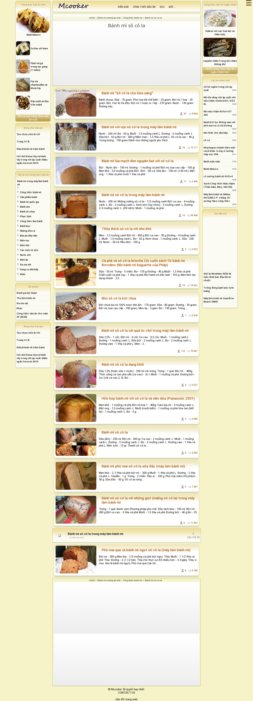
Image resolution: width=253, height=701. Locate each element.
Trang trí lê (23, 141)
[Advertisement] (126, 57)
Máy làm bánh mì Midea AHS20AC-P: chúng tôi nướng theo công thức (217, 197)
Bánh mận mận (212, 161)
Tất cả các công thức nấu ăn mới (33, 118)
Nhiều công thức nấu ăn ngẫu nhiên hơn (220, 70)
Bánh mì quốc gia (29, 202)
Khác (23, 274)
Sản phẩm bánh (28, 197)
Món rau (24, 240)
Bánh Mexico (211, 169)
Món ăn (24, 259)
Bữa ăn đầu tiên (28, 235)
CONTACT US (126, 692)
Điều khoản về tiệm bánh (30, 149)
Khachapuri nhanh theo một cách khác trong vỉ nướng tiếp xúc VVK (219, 151)
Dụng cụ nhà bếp (29, 269)
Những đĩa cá (27, 230)
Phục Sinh (25, 216)
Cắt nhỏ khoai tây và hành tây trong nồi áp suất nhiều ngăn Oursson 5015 (31, 159)
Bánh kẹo (25, 226)
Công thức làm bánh (31, 221)
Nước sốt (25, 255)
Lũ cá (207, 140)
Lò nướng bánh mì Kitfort (218, 176)
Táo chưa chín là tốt (28, 134)
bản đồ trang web (126, 699)
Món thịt (24, 245)
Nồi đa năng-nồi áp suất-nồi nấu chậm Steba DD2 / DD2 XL (220, 100)
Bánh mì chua (27, 211)
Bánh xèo (25, 206)
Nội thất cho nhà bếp (216, 132)
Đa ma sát (25, 264)
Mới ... (172, 7)
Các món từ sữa (29, 250)
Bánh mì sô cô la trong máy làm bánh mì (95, 534)
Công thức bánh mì (30, 192)
